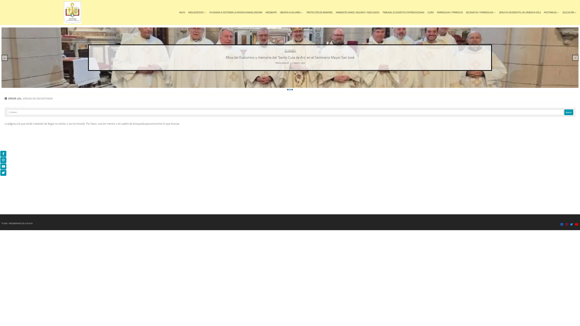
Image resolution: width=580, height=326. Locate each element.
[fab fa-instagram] (566, 224)
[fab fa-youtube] (576, 224)
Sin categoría (290, 50)
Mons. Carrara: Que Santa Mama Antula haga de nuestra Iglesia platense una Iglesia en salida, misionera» (290, 57)
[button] (288, 89)
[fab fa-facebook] (561, 224)
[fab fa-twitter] (571, 224)
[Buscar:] (285, 112)
